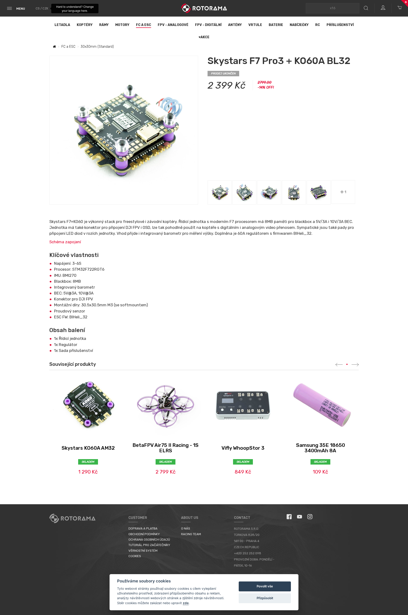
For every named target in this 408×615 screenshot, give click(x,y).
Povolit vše (265, 586)
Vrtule (255, 25)
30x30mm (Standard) (97, 47)
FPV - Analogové (173, 25)
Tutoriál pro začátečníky (149, 545)
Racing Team (191, 534)
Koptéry (85, 25)
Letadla (62, 25)
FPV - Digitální (208, 25)
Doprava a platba (142, 528)
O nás (185, 528)
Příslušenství (340, 25)
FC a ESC (143, 25)
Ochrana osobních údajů (149, 539)
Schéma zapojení (65, 241)
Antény (235, 25)
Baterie (276, 25)
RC (317, 25)
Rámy (104, 25)
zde (186, 603)
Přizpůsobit (265, 598)
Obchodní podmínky (144, 534)
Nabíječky (299, 25)
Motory (122, 25)
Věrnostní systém (142, 550)
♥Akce (204, 37)
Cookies (134, 556)
